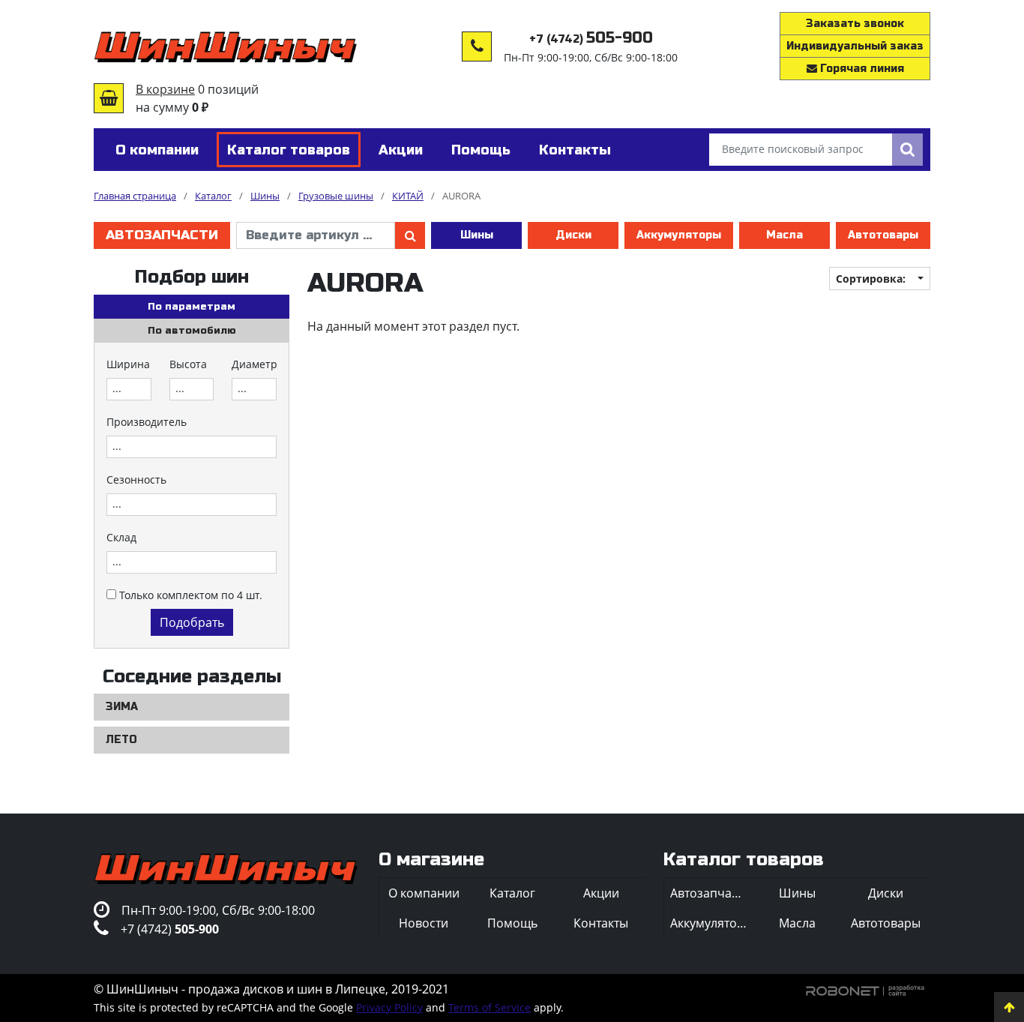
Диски (573, 235)
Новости (423, 923)
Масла (784, 235)
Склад (121, 537)
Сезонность (136, 479)
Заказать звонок (855, 23)
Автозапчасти (162, 235)
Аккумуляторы (678, 235)
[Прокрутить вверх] (1009, 1007)
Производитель (146, 422)
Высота (188, 364)
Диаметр (254, 364)
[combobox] (128, 389)
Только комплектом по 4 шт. (190, 595)
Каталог (512, 893)
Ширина (128, 364)
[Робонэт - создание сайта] (865, 989)
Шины (476, 235)
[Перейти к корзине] (109, 98)
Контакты (600, 923)
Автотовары (883, 235)
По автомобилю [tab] (192, 331)
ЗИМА (122, 706)
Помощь (512, 923)
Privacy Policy (389, 1007)
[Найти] (907, 149)
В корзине (165, 89)
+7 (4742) (591, 39)
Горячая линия (860, 68)
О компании (424, 893)
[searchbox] (128, 389)
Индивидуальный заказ (855, 46)
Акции (601, 893)
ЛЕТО (121, 739)
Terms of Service (489, 1007)
